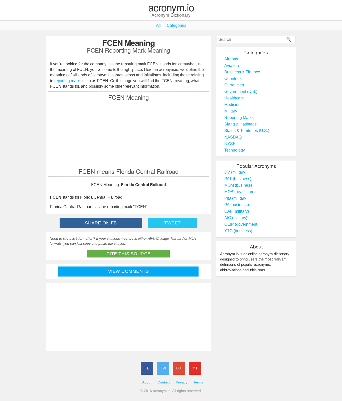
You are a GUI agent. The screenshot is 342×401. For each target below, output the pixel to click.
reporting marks (68, 81)
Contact (163, 382)
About (146, 382)
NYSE (230, 144)
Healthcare (234, 98)
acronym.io (171, 7)
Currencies (234, 85)
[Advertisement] (128, 134)
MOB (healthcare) (240, 192)
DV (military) (235, 172)
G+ (179, 368)
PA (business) (236, 205)
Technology (234, 150)
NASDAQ (233, 137)
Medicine (232, 104)
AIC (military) (235, 218)
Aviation (231, 65)
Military (230, 111)
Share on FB (101, 222)
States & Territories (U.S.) (246, 130)
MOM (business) (238, 185)
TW (163, 368)
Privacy (181, 382)
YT (195, 368)
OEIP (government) (241, 224)
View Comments (128, 271)
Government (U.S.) (240, 91)
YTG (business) (238, 231)
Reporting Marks (239, 117)
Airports (231, 59)
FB (146, 368)
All (158, 25)
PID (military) (235, 198)
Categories (176, 25)
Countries (233, 78)
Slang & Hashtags (240, 124)
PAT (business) (237, 179)
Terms (198, 382)
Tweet (172, 222)
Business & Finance (242, 72)
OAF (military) (236, 211)
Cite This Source (128, 253)
